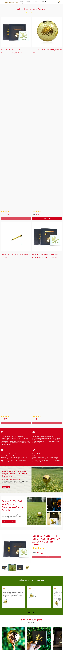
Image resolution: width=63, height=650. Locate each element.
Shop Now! (6, 487)
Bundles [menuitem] (21, 1)
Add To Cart (47, 218)
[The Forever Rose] (11, 2)
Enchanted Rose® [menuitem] (36, 1)
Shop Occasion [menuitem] (23, 3)
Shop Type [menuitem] (44, 1)
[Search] (57, 2)
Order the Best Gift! (9, 521)
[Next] (59, 599)
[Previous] (3, 639)
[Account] (55, 2)
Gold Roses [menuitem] (28, 1)
